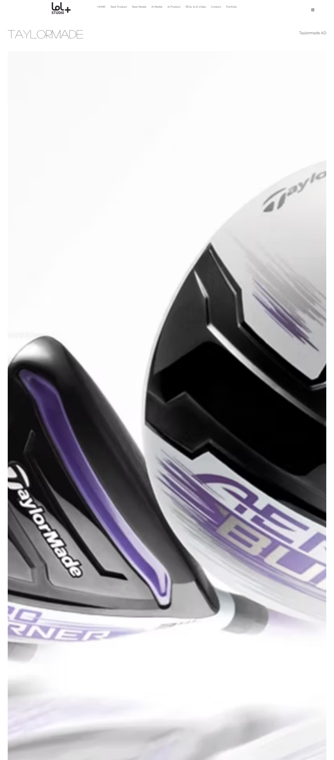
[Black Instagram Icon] (313, 10)
